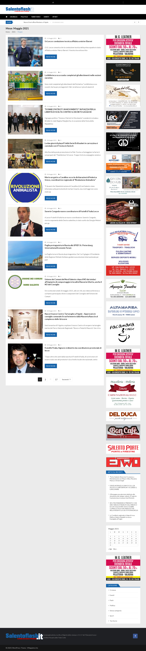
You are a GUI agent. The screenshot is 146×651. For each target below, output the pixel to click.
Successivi (65, 379)
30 (136, 543)
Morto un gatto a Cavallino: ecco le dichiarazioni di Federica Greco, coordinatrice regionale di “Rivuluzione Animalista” (71, 178)
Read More (50, 57)
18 (114, 540)
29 (131, 543)
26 (119, 543)
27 (123, 543)
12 (119, 538)
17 (56, 379)
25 (114, 543)
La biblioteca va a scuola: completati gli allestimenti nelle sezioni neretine (73, 76)
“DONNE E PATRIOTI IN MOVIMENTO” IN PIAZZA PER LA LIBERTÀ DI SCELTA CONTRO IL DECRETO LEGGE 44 (70, 110)
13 (123, 538)
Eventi (46, 17)
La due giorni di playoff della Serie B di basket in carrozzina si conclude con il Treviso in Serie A (71, 144)
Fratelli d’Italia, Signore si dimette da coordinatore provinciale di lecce (73, 349)
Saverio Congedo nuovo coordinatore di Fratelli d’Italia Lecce (72, 211)
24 (110, 543)
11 (114, 538)
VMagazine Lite (32, 648)
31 (110, 545)
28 (127, 543)
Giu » (115, 549)
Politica (24, 17)
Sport (55, 17)
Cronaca (13, 17)
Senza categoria (115, 611)
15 (131, 538)
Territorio (35, 17)
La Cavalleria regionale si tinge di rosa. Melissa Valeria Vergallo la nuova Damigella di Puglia (122, 517)
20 (123, 540)
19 (119, 540)
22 (131, 540)
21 (127, 540)
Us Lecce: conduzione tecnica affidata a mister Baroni (68, 41)
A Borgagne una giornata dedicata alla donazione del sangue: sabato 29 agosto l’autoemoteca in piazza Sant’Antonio (123, 496)
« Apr (110, 549)
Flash (111, 600)
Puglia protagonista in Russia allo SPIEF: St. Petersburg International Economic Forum (69, 246)
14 (127, 538)
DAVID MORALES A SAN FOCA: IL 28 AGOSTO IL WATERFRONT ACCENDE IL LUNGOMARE (123, 487)
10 (110, 538)
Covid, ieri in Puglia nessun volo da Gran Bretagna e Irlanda (43, 23)
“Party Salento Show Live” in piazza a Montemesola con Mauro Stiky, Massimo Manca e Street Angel (123, 479)
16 (136, 538)
